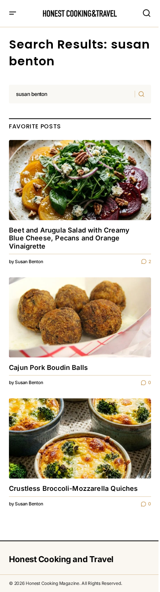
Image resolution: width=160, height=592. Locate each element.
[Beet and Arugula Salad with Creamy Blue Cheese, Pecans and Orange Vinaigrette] (80, 180)
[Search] (143, 94)
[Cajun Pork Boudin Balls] (80, 317)
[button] (13, 13)
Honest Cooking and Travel (61, 559)
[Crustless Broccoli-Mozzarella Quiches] (80, 438)
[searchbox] (72, 94)
